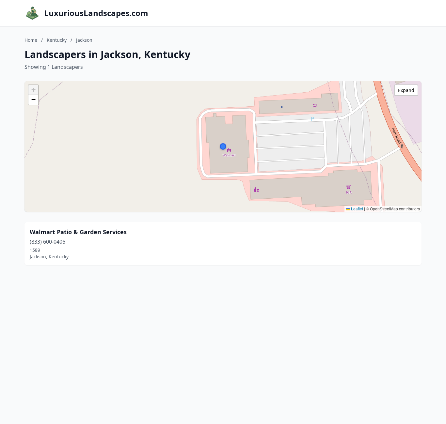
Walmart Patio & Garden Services (78, 232)
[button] (223, 146)
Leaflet (356, 208)
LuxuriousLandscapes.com (96, 13)
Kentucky (57, 40)
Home (30, 40)
